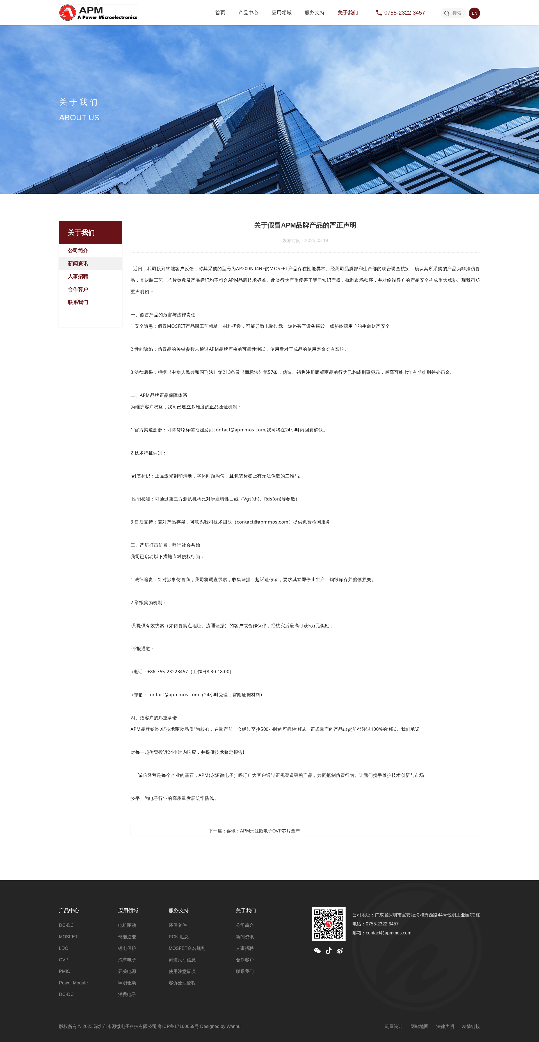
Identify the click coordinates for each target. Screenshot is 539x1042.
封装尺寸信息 (182, 959)
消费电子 (127, 994)
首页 (220, 12)
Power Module (73, 982)
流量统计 (394, 1026)
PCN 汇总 (179, 936)
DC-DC (66, 925)
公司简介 (78, 250)
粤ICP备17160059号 (178, 1026)
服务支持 (315, 12)
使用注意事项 (182, 971)
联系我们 (78, 302)
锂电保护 (127, 948)
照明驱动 (127, 982)
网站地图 (419, 1026)
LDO (63, 948)
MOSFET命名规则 (187, 948)
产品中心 (248, 12)
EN (474, 13)
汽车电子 (127, 959)
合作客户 (78, 289)
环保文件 (178, 925)
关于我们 (348, 12)
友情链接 (471, 1026)
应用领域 (281, 12)
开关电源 (127, 971)
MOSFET (68, 936)
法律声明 (445, 1026)
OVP (63, 959)
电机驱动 (127, 925)
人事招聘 (78, 276)
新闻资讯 (78, 263)
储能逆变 (127, 936)
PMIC (64, 971)
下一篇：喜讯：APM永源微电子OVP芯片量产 (254, 831)
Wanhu (234, 1026)
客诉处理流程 (182, 982)
